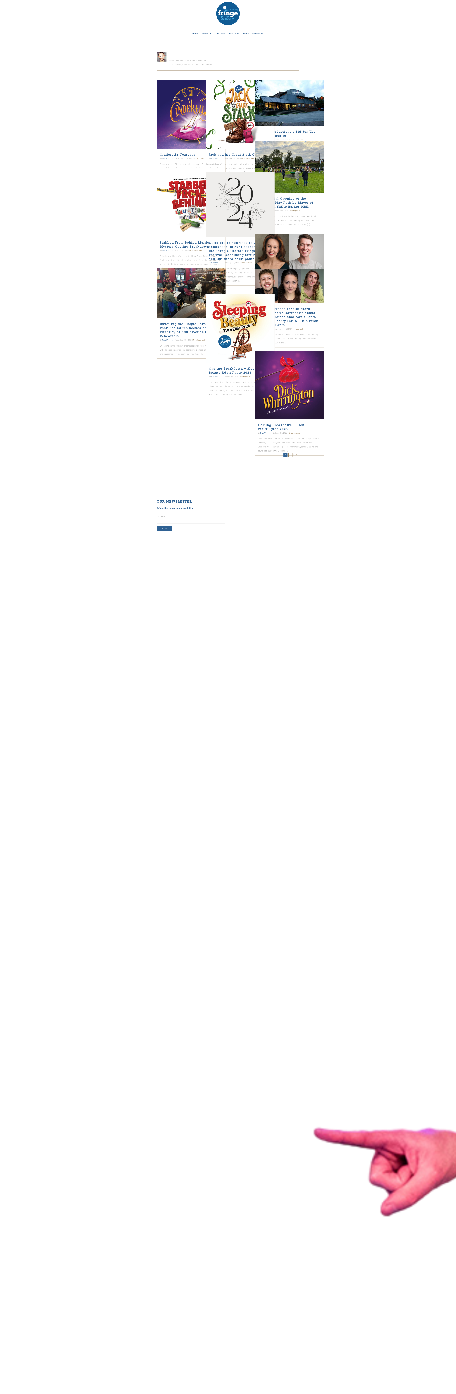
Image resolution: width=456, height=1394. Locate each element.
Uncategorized (191, 120)
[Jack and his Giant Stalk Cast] (240, 114)
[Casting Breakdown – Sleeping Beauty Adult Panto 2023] (240, 328)
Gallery (195, 110)
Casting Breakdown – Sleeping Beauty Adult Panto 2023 (236, 324)
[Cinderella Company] (191, 114)
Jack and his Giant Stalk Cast (236, 110)
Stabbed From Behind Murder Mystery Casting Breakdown (187, 196)
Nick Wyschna (167, 158)
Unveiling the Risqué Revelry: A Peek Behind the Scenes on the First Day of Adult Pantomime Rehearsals (187, 287)
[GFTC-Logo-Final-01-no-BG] (228, 2)
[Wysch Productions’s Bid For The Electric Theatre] (289, 103)
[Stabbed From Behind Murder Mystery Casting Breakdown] (191, 202)
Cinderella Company (187, 110)
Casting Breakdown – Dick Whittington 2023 (285, 380)
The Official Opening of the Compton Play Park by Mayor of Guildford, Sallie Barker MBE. (285, 161)
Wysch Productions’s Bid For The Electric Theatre (285, 98)
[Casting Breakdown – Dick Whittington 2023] (289, 385)
